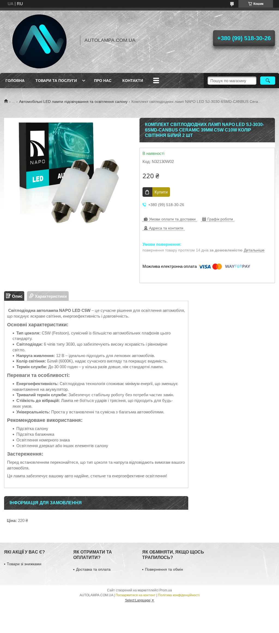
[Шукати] (267, 80)
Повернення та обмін (164, 569)
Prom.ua (165, 590)
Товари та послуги (56, 80)
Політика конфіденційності (179, 595)
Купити (161, 192)
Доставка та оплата (93, 569)
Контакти (132, 80)
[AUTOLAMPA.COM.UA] (39, 40)
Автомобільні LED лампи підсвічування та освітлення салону (73, 101)
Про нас (102, 80)
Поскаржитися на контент (136, 595)
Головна (15, 80)
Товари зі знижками (24, 564)
